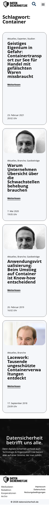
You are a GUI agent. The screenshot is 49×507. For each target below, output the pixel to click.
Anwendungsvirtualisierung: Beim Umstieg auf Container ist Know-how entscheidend (24, 272)
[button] (43, 4)
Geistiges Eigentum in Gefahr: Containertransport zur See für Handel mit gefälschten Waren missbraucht (24, 60)
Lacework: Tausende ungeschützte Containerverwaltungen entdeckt (24, 368)
